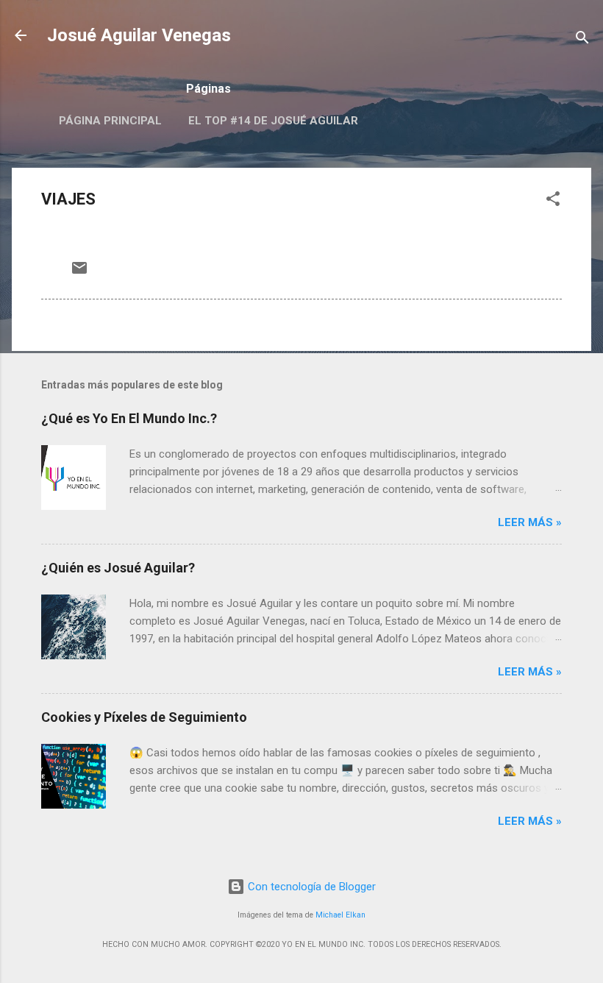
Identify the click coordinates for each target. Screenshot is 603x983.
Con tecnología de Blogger (310, 886)
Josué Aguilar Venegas (139, 35)
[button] (553, 201)
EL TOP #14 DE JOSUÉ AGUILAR (273, 120)
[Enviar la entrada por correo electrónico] (79, 273)
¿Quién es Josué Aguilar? (118, 567)
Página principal (110, 120)
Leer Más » (530, 522)
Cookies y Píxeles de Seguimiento (144, 717)
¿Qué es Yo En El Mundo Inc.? (129, 418)
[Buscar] (582, 40)
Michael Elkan (340, 915)
